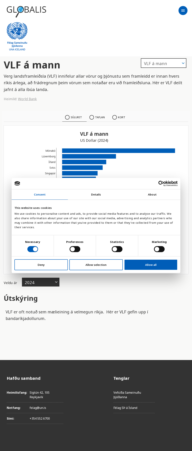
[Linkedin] (182, 410)
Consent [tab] (40, 194)
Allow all (151, 265)
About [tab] (152, 194)
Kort (121, 117)
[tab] (74, 117)
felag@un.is (38, 408)
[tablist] (96, 117)
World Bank (27, 99)
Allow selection (96, 265)
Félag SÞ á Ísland (125, 408)
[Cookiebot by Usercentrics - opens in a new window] (161, 183)
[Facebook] (182, 378)
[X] (182, 399)
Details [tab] (96, 194)
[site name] (26, 12)
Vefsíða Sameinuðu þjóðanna (127, 394)
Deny (41, 265)
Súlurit (76, 117)
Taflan (100, 117)
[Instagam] (182, 389)
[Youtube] (182, 420)
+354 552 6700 (40, 418)
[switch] (75, 249)
